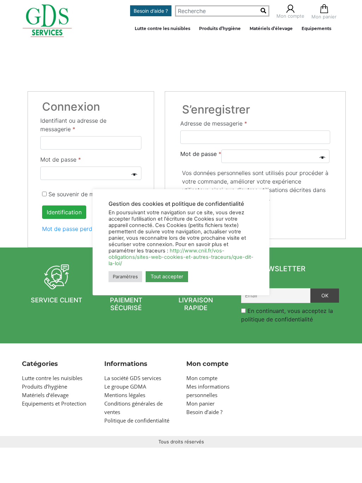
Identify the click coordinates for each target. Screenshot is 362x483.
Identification (64, 212)
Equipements (316, 28)
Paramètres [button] (125, 276)
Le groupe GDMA (125, 386)
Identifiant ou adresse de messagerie (73, 125)
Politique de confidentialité (136, 420)
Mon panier (200, 403)
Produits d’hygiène (220, 28)
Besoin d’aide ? (151, 11)
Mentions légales (124, 394)
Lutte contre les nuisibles (162, 28)
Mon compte (201, 378)
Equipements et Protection (54, 403)
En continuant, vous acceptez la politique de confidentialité (287, 315)
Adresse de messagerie (213, 123)
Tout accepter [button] (167, 276)
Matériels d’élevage (271, 28)
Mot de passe (60, 159)
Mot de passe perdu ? (71, 228)
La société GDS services (132, 378)
